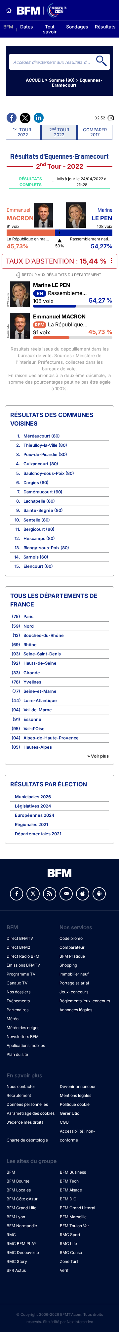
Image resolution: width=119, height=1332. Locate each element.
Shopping (68, 965)
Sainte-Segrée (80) (43, 510)
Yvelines (32, 682)
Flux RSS (49, 893)
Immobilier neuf (74, 974)
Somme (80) (62, 80)
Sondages (77, 26)
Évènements (18, 1000)
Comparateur (72, 947)
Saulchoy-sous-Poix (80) (48, 473)
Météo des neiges (23, 1027)
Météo (13, 1018)
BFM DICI (68, 1198)
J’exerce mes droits (25, 1122)
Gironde (31, 672)
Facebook (16, 893)
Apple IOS (82, 893)
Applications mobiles (26, 1045)
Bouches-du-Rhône (43, 635)
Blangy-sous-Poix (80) (46, 547)
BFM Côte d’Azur (22, 1198)
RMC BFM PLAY (21, 1243)
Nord (28, 626)
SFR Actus (16, 1270)
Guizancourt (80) (40, 463)
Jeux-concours (74, 991)
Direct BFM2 (18, 947)
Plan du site (17, 1054)
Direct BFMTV (20, 938)
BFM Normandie (22, 1225)
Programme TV (21, 974)
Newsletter (66, 893)
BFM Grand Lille (21, 1207)
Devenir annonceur (78, 1086)
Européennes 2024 (35, 815)
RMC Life (68, 1243)
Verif (64, 1270)
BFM (8, 26)
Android (99, 893)
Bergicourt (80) (39, 529)
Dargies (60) (36, 482)
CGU (64, 1122)
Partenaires (17, 1009)
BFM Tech (69, 1181)
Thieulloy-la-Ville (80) (45, 445)
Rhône (30, 644)
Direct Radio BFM (23, 956)
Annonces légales (76, 1009)
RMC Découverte (23, 1252)
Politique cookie (75, 1104)
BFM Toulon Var (74, 1225)
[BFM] (8, 10)
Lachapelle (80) (39, 501)
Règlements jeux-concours (85, 1000)
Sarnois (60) (35, 557)
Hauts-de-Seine (40, 663)
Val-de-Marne (37, 709)
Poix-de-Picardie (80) (45, 454)
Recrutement (19, 1095)
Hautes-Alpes (37, 747)
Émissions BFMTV (23, 965)
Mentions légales (75, 1095)
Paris (28, 616)
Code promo (71, 938)
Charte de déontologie (27, 1140)
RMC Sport (70, 1234)
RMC (11, 1234)
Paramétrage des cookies (31, 1113)
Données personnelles (27, 1104)
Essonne (32, 719)
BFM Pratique (72, 956)
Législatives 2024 (33, 806)
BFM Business (73, 1172)
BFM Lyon (16, 1216)
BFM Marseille (73, 1216)
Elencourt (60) (38, 566)
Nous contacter (21, 1086)
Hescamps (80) (39, 538)
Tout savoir (50, 29)
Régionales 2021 (31, 824)
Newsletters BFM (23, 1036)
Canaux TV (17, 982)
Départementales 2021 (38, 833)
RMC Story (17, 1261)
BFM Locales (19, 1189)
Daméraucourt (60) (42, 491)
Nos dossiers (18, 991)
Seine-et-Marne (40, 691)
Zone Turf (69, 1261)
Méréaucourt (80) (41, 436)
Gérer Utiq (69, 1113)
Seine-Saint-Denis (42, 653)
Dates (26, 26)
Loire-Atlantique (40, 700)
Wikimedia (8, 299)
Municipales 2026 (33, 796)
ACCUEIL (35, 80)
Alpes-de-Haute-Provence (51, 737)
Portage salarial (74, 982)
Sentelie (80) (36, 520)
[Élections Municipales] (39, 10)
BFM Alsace (71, 1189)
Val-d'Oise (34, 728)
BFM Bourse (18, 1181)
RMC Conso (71, 1252)
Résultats (105, 26)
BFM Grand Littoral (77, 1207)
